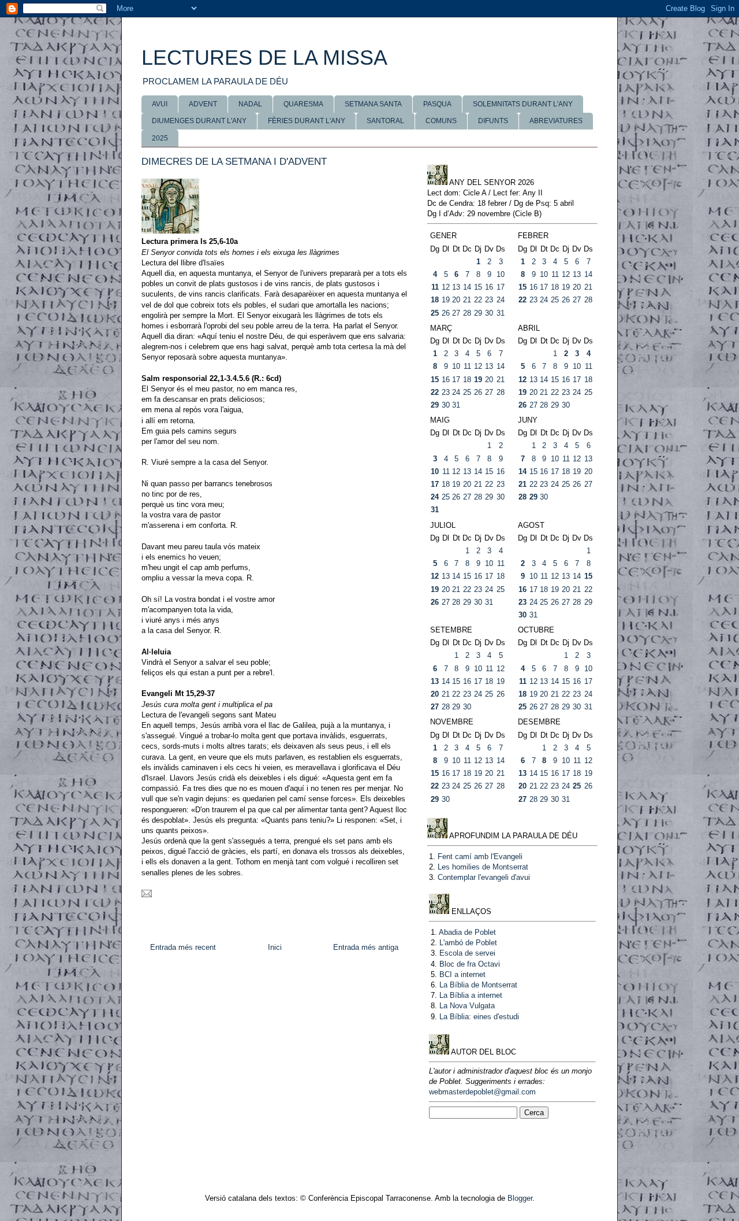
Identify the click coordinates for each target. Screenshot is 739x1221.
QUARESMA (303, 104)
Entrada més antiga (365, 947)
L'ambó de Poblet (468, 942)
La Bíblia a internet (470, 995)
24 (501, 299)
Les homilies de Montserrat (483, 867)
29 (478, 313)
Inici (275, 947)
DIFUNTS (493, 121)
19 (446, 299)
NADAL (250, 104)
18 (435, 299)
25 (435, 313)
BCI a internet (462, 974)
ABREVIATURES (556, 121)
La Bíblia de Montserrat (478, 984)
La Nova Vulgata (467, 1005)
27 (456, 313)
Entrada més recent (183, 947)
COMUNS (441, 121)
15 (478, 287)
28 (467, 313)
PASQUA (437, 104)
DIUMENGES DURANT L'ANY (199, 121)
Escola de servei (467, 953)
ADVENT (203, 104)
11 (435, 287)
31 (501, 313)
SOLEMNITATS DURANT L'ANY (523, 104)
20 (456, 299)
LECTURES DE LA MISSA (264, 57)
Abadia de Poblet (467, 932)
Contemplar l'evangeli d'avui (484, 877)
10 (501, 274)
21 (467, 299)
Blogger (519, 1198)
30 (489, 313)
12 (446, 287)
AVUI (159, 104)
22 (478, 299)
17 (501, 287)
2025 (160, 138)
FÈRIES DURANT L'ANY (306, 121)
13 (456, 287)
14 (467, 287)
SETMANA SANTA (373, 104)
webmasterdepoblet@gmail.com (482, 1091)
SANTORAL (385, 121)
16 (489, 287)
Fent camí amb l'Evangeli (480, 856)
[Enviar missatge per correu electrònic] (146, 894)
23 (489, 299)
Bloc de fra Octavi (469, 964)
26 (446, 313)
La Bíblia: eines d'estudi (479, 1016)
